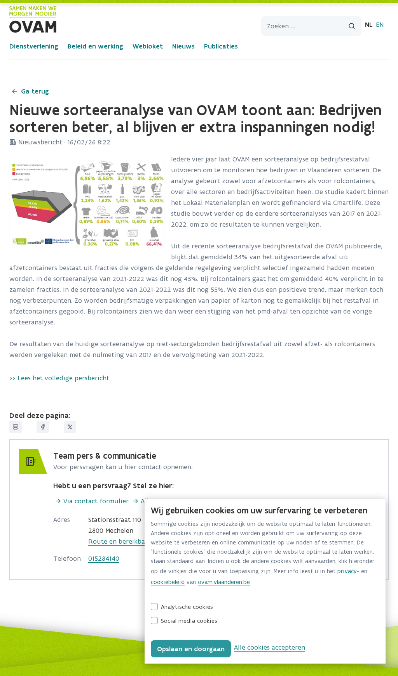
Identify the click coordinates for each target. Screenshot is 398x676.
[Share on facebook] (43, 427)
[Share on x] (70, 427)
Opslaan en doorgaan (191, 649)
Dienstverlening (33, 46)
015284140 (103, 558)
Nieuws (183, 46)
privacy (347, 571)
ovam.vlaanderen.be (224, 582)
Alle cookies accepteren (269, 647)
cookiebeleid (168, 582)
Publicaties (221, 46)
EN (380, 24)
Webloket (148, 46)
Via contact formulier (96, 501)
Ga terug (35, 91)
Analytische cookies (187, 606)
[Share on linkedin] (15, 427)
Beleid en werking (95, 46)
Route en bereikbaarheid (126, 541)
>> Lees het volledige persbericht (59, 378)
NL (369, 24)
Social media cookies (189, 620)
